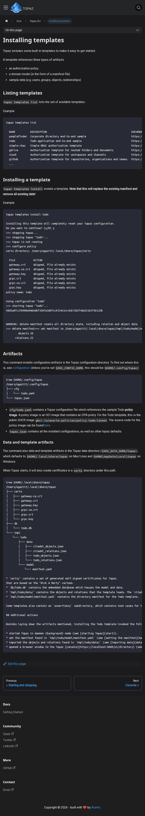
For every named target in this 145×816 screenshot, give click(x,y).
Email (6, 790)
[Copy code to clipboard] (137, 122)
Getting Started (13, 712)
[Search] (138, 7)
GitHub (7, 768)
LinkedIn (8, 746)
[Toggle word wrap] (130, 122)
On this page (13, 30)
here (47, 425)
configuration (21, 367)
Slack (6, 734)
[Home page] (6, 21)
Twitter (7, 740)
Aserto (95, 807)
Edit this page (17, 664)
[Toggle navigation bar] (6, 7)
